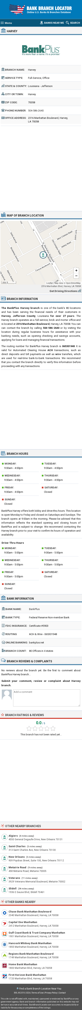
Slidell (13, 888)
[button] (41, 253)
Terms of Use (37, 993)
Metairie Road (17, 867)
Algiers (13, 835)
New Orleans (17, 856)
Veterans (14, 877)
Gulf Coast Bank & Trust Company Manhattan (37, 932)
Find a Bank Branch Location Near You (40, 988)
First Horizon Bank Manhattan (27, 974)
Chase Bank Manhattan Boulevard (30, 911)
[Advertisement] (41, 168)
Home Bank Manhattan (23, 964)
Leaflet (49, 283)
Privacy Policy (51, 993)
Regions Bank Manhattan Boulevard (31, 953)
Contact (62, 993)
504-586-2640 (36, 110)
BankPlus (34, 609)
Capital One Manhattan (23, 922)
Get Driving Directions (63, 291)
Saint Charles (17, 846)
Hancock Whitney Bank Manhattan (30, 943)
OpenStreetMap (73, 283)
